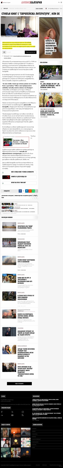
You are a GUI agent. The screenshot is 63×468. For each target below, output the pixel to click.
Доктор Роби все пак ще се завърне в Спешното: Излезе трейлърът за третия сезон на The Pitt (46, 405)
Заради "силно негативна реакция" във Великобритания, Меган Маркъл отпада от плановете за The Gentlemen (26, 353)
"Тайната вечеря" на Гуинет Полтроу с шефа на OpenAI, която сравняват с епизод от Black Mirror (45, 400)
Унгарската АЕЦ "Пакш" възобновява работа (25, 227)
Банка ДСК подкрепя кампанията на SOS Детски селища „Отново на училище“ (49, 114)
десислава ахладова (7, 195)
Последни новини (7, 217)
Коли (33, 447)
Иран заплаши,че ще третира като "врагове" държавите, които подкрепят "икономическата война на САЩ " (26, 371)
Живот (34, 431)
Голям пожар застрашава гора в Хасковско (26, 261)
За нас (3, 396)
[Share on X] (23, 191)
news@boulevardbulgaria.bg (22, 404)
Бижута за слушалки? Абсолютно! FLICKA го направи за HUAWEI (51, 46)
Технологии (35, 442)
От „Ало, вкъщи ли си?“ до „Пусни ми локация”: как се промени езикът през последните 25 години (50, 86)
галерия (34, 428)
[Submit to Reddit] (30, 191)
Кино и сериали (36, 439)
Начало (38, 465)
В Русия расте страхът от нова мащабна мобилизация (26, 297)
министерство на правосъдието (23, 195)
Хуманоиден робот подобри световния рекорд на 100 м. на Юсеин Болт (24, 244)
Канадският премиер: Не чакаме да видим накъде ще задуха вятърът (26, 333)
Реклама (44, 465)
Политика (34, 434)
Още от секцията (19, 383)
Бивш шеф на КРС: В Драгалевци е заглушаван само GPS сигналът (25, 280)
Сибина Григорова (6, 401)
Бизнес (34, 436)
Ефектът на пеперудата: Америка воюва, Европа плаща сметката (25, 316)
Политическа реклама (55, 465)
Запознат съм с (17, 57)
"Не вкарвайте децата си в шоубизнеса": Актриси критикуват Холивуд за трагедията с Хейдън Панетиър (45, 409)
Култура (34, 444)
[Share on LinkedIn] (26, 191)
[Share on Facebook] (20, 191)
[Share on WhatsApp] (33, 191)
